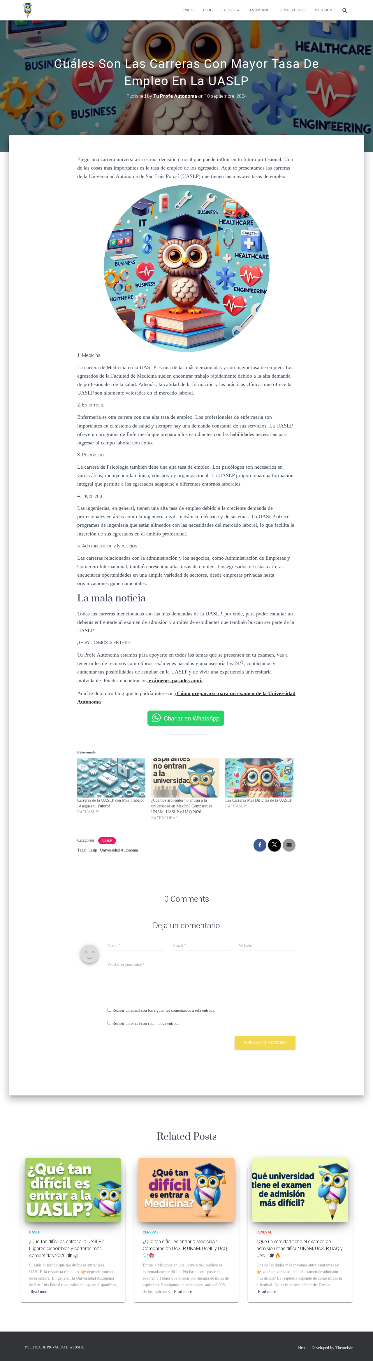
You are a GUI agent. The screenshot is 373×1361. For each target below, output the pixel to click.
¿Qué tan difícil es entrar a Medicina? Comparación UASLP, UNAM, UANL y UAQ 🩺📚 (185, 1248)
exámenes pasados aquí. (176, 680)
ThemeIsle (344, 1348)
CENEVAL (150, 1232)
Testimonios (260, 10)
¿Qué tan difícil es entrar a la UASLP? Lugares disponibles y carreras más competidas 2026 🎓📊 (66, 1248)
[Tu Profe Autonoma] (27, 10)
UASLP (107, 840)
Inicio (188, 10)
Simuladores (293, 10)
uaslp (93, 850)
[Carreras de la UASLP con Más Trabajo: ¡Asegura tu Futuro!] (111, 778)
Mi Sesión (323, 10)
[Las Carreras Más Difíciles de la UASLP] (259, 778)
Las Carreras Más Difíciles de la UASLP (258, 800)
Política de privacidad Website (54, 1347)
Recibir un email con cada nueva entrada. (146, 1023)
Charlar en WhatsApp (191, 718)
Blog (208, 10)
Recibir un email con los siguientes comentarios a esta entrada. (163, 1010)
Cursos (228, 10)
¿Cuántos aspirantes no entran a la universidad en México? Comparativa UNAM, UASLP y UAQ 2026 (181, 806)
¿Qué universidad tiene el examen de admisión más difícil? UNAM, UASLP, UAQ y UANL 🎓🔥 (299, 1248)
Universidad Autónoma (119, 850)
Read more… (41, 1292)
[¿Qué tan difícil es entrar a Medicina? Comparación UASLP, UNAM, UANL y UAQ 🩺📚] (186, 1190)
